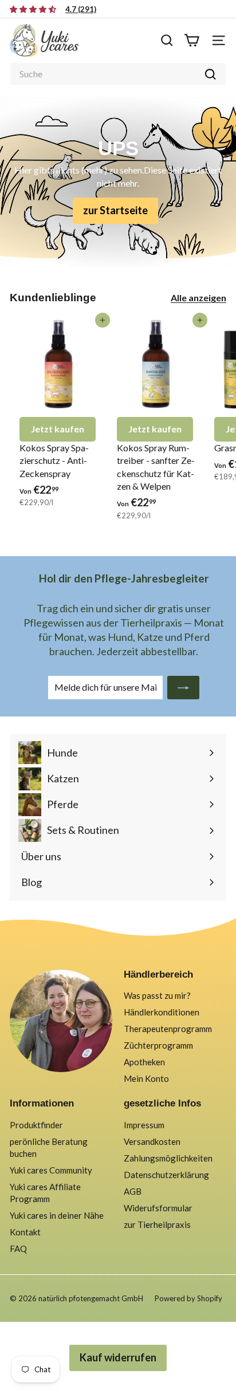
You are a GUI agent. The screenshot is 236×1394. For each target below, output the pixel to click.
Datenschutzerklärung (166, 1174)
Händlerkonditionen (161, 1012)
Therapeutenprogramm (168, 1028)
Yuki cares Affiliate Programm (45, 1193)
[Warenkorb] (191, 40)
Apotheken (144, 1062)
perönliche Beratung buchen (49, 1147)
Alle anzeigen (198, 297)
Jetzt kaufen (57, 428)
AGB (132, 1191)
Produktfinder (36, 1125)
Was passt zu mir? (157, 995)
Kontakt (25, 1232)
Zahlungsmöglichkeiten (168, 1158)
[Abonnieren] (183, 687)
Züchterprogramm (158, 1045)
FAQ (18, 1248)
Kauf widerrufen (118, 1357)
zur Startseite (115, 210)
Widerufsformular (158, 1208)
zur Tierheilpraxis (157, 1224)
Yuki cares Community (51, 1170)
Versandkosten (152, 1141)
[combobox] (118, 73)
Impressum (144, 1125)
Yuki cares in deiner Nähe (57, 1215)
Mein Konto (146, 1078)
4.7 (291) (80, 9)
